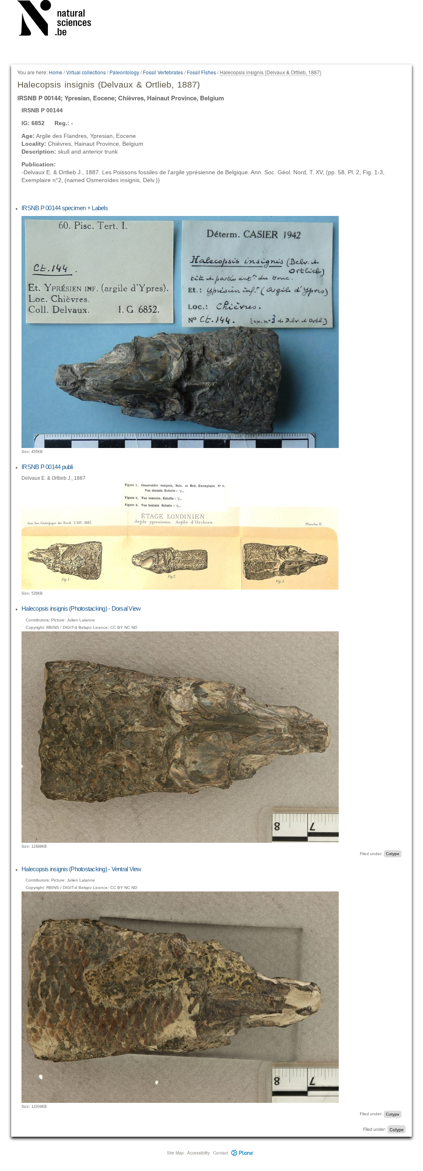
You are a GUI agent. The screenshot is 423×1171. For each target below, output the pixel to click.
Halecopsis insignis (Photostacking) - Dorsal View (80, 608)
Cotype (392, 853)
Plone (242, 1153)
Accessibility (198, 1153)
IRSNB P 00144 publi (47, 466)
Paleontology (124, 72)
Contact (220, 1153)
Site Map (175, 1153)
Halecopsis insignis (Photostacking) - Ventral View (81, 868)
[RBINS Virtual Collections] (59, 19)
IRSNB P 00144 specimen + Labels (64, 207)
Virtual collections (86, 72)
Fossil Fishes (201, 72)
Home (55, 72)
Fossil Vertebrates (163, 72)
